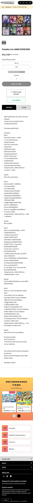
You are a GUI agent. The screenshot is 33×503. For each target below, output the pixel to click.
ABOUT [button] (4, 463)
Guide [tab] (24, 107)
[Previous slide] (14, 415)
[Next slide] (18, 415)
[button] (30, 2)
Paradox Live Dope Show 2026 (8, 407)
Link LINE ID (16, 100)
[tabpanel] (16, 239)
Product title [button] (6, 459)
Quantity (16, 75)
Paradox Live (8, 7)
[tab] (4, 43)
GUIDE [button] (4, 467)
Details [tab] (9, 107)
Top (3, 7)
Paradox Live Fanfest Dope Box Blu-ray (24, 407)
